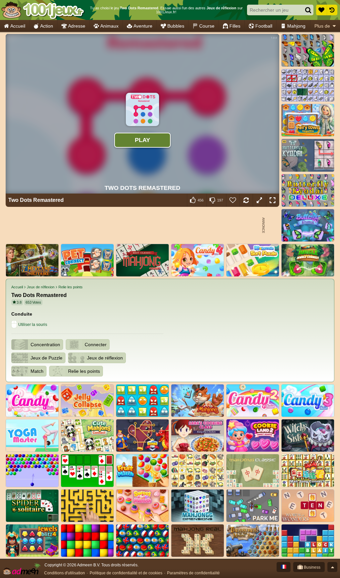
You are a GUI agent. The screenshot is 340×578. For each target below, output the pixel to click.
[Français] (284, 567)
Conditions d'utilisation (64, 573)
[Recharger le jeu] (246, 200)
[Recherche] (308, 10)
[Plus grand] (259, 200)
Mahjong (296, 26)
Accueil (17, 26)
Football (263, 26)
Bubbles (175, 26)
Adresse (76, 26)
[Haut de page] (332, 567)
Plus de (322, 26)
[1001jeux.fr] (42, 10)
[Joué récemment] (332, 10)
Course (206, 26)
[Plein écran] (272, 200)
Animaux (109, 26)
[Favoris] (321, 10)
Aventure (142, 26)
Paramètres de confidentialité (193, 573)
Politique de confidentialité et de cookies (126, 573)
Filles (234, 26)
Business (311, 567)
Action (46, 26)
